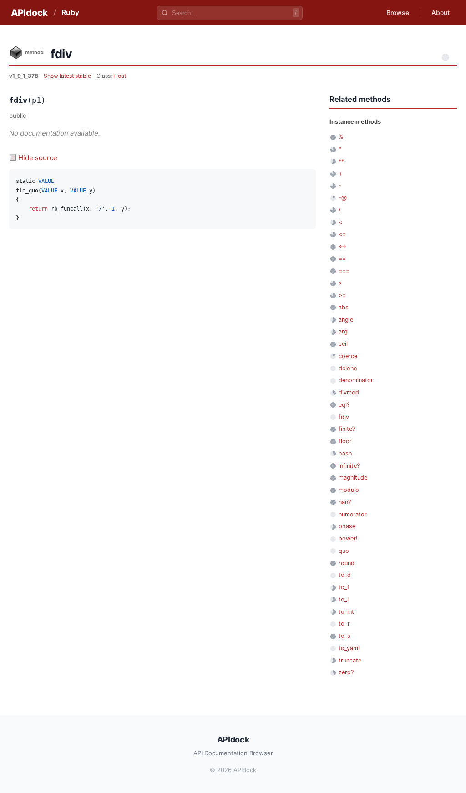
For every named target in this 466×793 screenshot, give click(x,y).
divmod (349, 392)
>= (342, 295)
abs (344, 307)
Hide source (37, 157)
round (347, 563)
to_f (344, 587)
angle (346, 319)
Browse (397, 12)
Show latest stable (68, 75)
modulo (349, 489)
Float (119, 75)
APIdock (29, 12)
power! (348, 538)
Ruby (70, 12)
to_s (344, 635)
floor (345, 441)
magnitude (353, 477)
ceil (343, 343)
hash (345, 453)
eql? (344, 404)
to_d (345, 574)
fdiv (344, 417)
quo (344, 550)
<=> (342, 246)
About (440, 12)
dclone (348, 368)
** (341, 161)
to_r (344, 623)
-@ (343, 197)
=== (344, 271)
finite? (347, 428)
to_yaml (349, 648)
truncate (350, 660)
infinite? (349, 465)
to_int (346, 611)
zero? (346, 672)
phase (347, 526)
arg (343, 331)
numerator (353, 514)
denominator (356, 380)
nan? (345, 502)
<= (342, 234)
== (342, 258)
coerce (348, 356)
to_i (344, 599)
